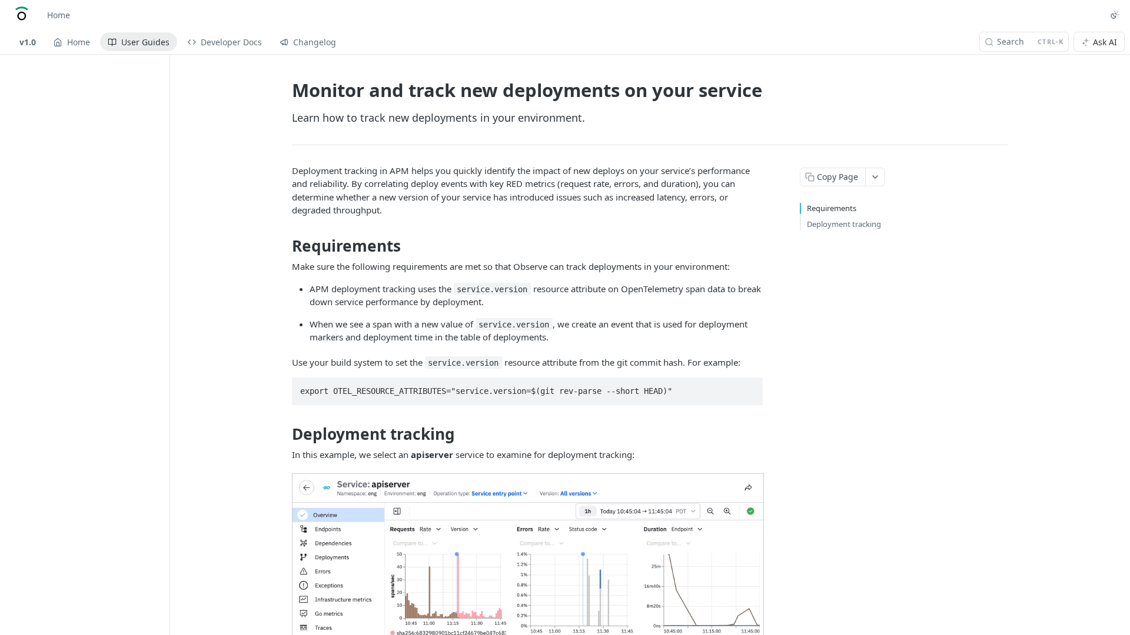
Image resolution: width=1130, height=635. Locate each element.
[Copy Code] (748, 387)
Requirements (831, 208)
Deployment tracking (844, 224)
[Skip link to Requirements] (284, 246)
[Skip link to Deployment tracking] (284, 434)
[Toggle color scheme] (1114, 14)
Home (58, 15)
